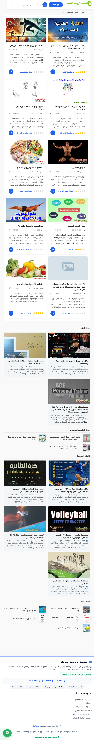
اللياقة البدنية (39, 60)
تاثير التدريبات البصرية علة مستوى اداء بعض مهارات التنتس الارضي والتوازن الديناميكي (68, 286)
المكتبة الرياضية (85, 12)
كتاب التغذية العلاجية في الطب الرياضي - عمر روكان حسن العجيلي (68, 47)
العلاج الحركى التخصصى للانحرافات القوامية (70, 108)
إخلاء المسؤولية (43, 731)
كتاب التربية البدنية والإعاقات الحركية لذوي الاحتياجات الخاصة (26, 362)
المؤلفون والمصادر (29, 731)
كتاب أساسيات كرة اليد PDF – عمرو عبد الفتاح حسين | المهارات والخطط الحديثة (71, 490)
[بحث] (38, 5)
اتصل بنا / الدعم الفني (82, 699)
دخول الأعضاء (55, 4)
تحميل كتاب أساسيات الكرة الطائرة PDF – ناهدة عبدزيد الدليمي (26, 536)
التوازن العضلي (78, 167)
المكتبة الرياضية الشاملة (74, 662)
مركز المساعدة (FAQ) (83, 706)
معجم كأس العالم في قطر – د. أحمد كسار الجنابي (70, 582)
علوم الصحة (70, 71)
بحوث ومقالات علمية (26, 71)
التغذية (83, 57)
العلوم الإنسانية (27, 132)
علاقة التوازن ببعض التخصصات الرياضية (26, 45)
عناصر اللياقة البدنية (76, 226)
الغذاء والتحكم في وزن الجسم (30, 167)
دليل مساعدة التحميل (83, 710)
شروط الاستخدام (56, 731)
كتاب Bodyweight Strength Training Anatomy (72, 362)
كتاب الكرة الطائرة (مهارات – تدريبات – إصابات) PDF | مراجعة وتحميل (28, 490)
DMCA (19, 731)
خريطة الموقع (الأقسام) (82, 714)
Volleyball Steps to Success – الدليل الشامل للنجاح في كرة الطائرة (72, 536)
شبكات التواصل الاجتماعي (81, 718)
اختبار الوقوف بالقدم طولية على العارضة (30, 108)
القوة (64, 235)
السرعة (69, 235)
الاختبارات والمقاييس (16, 132)
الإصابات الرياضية (61, 132)
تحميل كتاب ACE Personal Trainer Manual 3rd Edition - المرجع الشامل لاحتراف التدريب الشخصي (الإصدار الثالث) (69, 409)
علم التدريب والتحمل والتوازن (31, 226)
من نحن (87, 703)
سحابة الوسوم (73, 12)
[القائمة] (44, 4)
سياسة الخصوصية (70, 731)
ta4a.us (36, 726)
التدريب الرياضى (59, 191)
